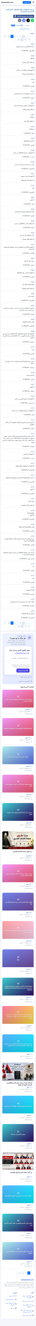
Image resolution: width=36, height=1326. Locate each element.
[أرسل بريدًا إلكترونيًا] (24, 20)
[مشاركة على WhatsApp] (32, 20)
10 (9, 36)
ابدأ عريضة (26, 2)
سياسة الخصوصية (24, 29)
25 (18, 40)
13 (25, 40)
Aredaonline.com (7, 2)
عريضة (27, 25)
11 (5, 36)
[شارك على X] (28, 20)
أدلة (32, 1293)
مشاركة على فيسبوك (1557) (25, 16)
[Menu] (33, 2)
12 (29, 40)
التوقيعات (16, 25)
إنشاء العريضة (21, 670)
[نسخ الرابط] (19, 20)
